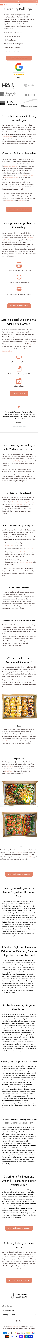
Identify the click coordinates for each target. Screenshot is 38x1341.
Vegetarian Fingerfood (25, 562)
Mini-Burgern (23, 175)
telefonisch (21, 200)
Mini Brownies (18, 504)
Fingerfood (31, 344)
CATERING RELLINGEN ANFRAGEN (19, 1280)
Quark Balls (23, 552)
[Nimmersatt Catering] (19, 4)
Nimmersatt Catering (14, 1326)
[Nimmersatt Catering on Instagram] (17, 1321)
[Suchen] (31, 4)
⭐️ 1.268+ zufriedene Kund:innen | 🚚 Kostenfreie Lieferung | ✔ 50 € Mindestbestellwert (19, 1)
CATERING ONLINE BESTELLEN (19, 306)
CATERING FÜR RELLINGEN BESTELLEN (19, 874)
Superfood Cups (30, 502)
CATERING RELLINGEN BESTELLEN (19, 58)
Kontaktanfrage (7, 137)
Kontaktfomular (6, 349)
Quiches (16, 769)
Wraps (32, 175)
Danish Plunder (9, 545)
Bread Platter (9, 771)
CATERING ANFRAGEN (19, 394)
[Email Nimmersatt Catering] (20, 1321)
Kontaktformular (10, 200)
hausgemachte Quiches (11, 178)
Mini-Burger (10, 766)
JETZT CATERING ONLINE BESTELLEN (19, 209)
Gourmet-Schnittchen (18, 502)
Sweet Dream (6, 741)
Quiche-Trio (29, 548)
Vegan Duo (19, 852)
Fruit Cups (30, 857)
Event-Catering (16, 461)
